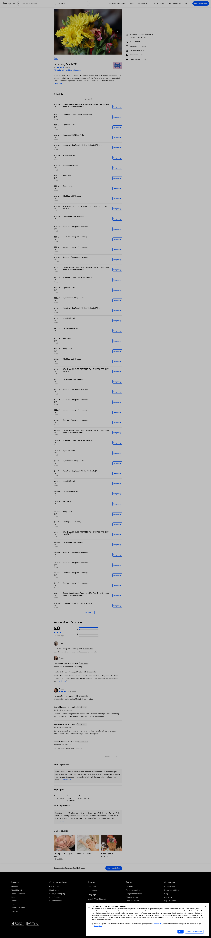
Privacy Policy (98, 926)
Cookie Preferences (194, 932)
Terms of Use (158, 924)
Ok (180, 932)
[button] (205, 906)
